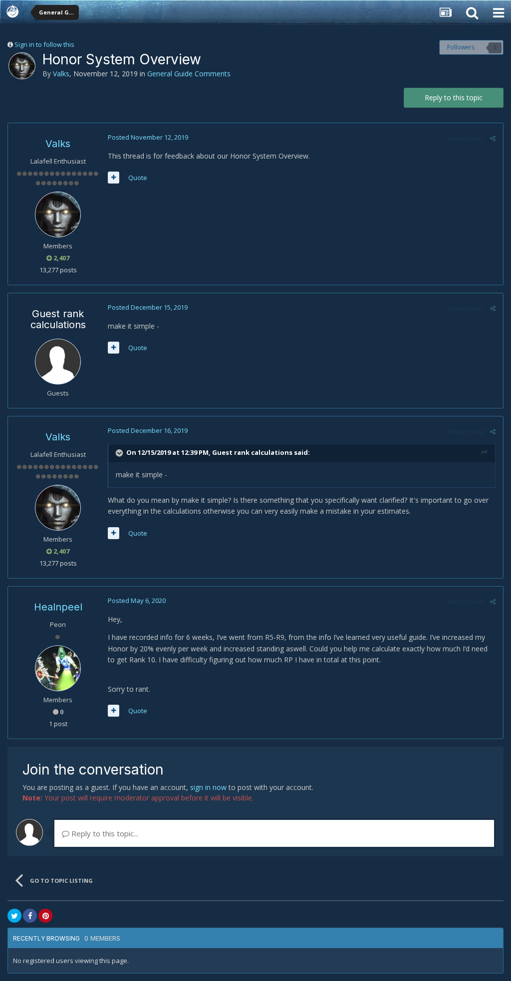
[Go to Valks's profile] (21, 65)
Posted (148, 137)
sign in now (208, 787)
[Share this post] (493, 138)
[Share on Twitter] (14, 916)
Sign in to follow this (44, 44)
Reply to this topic (454, 97)
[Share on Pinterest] (45, 916)
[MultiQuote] (113, 178)
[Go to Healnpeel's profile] (58, 668)
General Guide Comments (189, 73)
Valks (61, 73)
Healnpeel (58, 607)
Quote (137, 177)
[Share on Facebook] (30, 916)
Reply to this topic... (103, 833)
